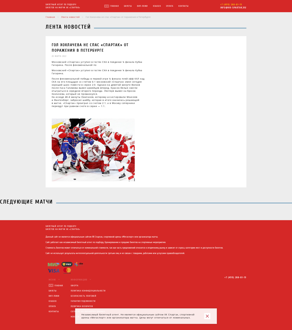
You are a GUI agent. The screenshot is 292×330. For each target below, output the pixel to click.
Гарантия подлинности (83, 301)
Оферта (74, 285)
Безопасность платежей (83, 296)
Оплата (169, 6)
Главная (114, 6)
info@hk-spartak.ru (233, 7)
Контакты (183, 6)
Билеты (128, 6)
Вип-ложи (142, 6)
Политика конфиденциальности (88, 290)
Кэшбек (157, 6)
